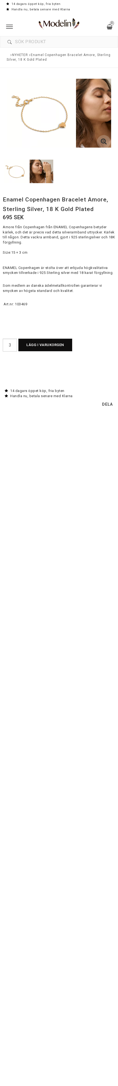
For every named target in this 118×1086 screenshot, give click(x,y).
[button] (104, 142)
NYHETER (20, 55)
